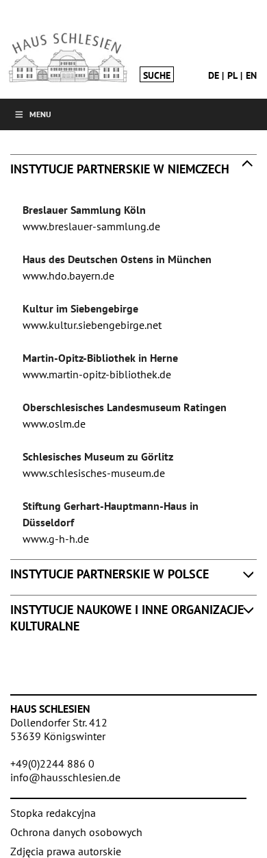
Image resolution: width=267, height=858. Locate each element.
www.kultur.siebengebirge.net (92, 325)
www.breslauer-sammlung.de (91, 226)
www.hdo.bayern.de (68, 275)
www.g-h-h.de (56, 539)
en (251, 75)
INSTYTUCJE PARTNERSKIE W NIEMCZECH (119, 169)
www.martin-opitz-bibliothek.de (97, 374)
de (213, 75)
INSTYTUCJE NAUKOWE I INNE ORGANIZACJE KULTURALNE (127, 617)
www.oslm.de (54, 423)
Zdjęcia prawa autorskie (65, 851)
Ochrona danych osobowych (76, 832)
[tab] (133, 171)
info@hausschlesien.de (65, 777)
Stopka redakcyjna (53, 813)
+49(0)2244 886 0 (52, 763)
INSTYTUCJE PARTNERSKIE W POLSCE (109, 574)
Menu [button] (40, 114)
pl (232, 75)
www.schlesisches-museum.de (94, 473)
